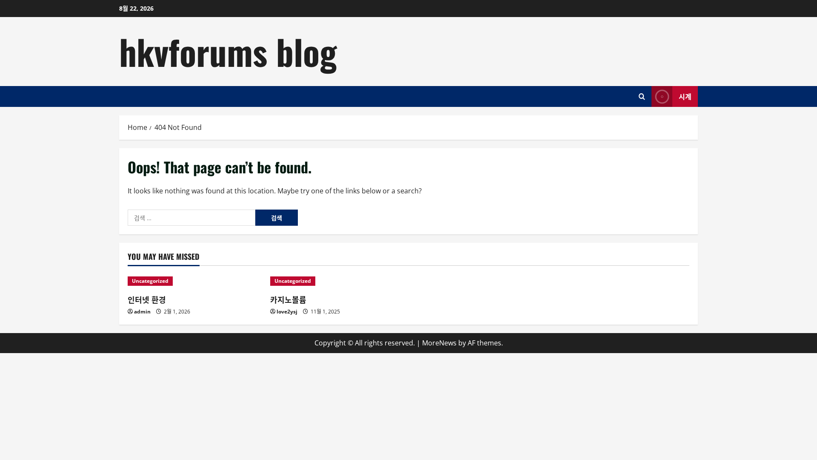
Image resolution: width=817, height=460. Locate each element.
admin (142, 311)
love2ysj (287, 311)
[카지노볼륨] (337, 281)
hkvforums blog (228, 51)
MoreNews (439, 343)
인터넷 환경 (147, 299)
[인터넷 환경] (195, 281)
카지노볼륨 (288, 299)
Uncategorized (150, 281)
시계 (685, 96)
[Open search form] (642, 96)
